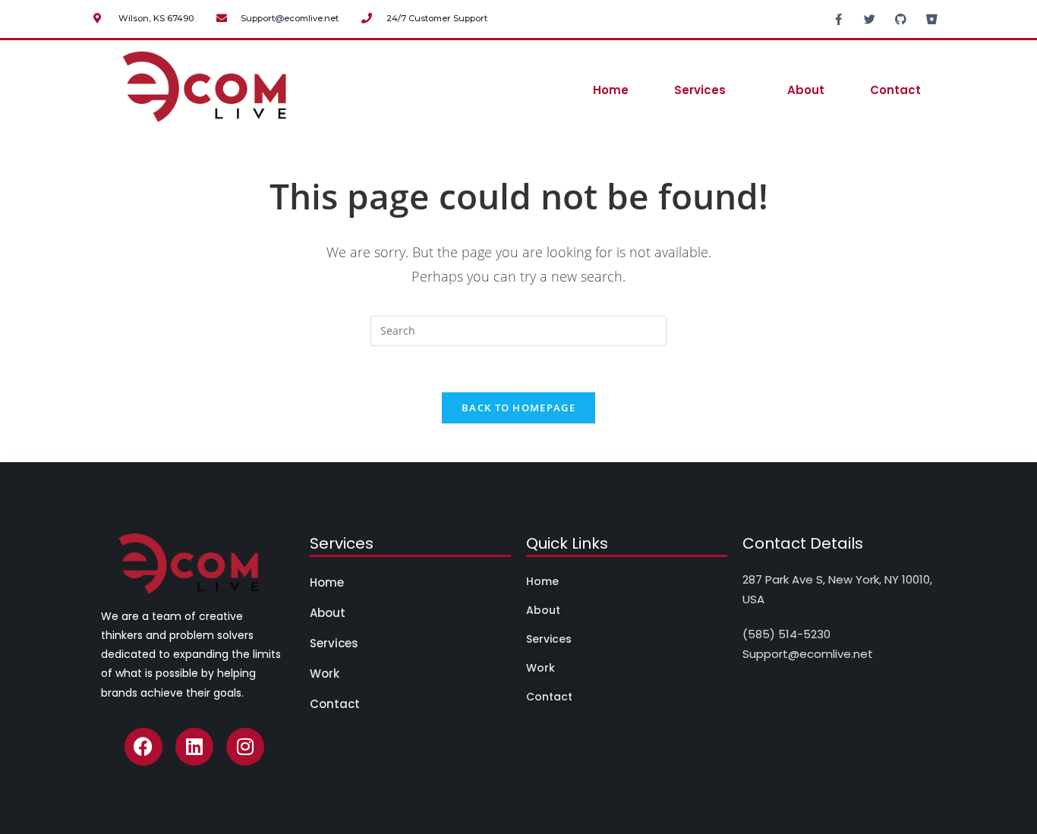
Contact (895, 90)
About (805, 90)
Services (700, 90)
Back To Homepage (518, 407)
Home (611, 90)
